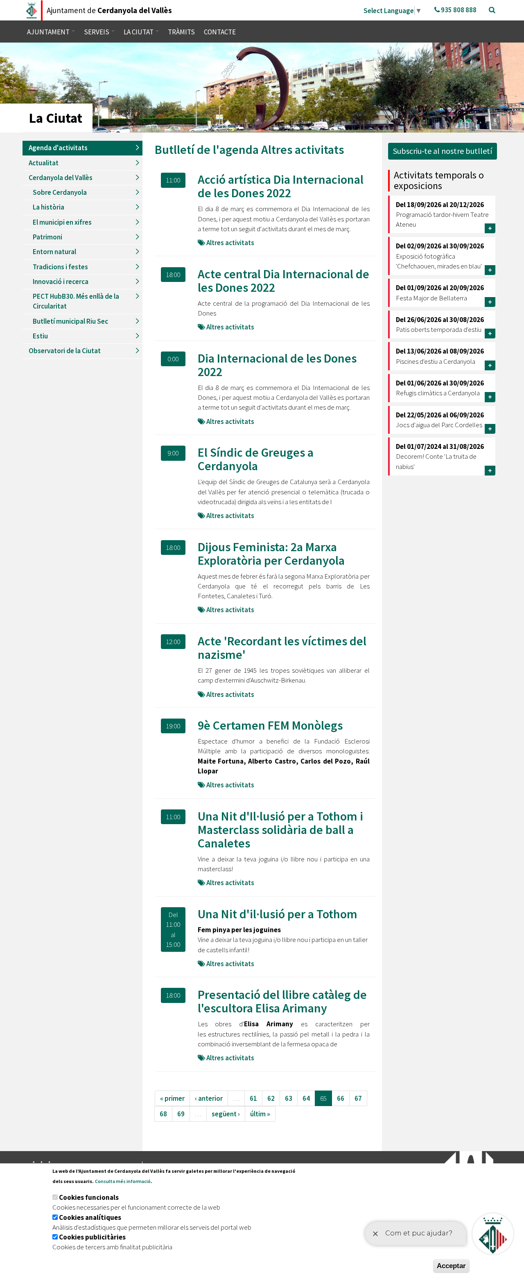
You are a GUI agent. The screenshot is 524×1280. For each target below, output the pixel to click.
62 (271, 1098)
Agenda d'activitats (58, 147)
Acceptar (451, 1266)
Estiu (40, 335)
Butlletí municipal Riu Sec (70, 321)
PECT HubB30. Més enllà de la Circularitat (76, 301)
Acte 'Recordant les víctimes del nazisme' (282, 647)
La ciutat (139, 31)
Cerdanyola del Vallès (61, 177)
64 (306, 1098)
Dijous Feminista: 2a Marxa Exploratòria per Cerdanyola (271, 553)
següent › (226, 1113)
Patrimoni (47, 236)
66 (340, 1098)
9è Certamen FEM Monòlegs (270, 725)
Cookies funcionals (89, 1197)
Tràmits (181, 31)
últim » (260, 1113)
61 (253, 1098)
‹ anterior (209, 1098)
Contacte (220, 31)
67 (358, 1098)
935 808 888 (458, 9)
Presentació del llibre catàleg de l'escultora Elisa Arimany (282, 1001)
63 (288, 1098)
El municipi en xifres (62, 222)
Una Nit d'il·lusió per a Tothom (277, 914)
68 (163, 1113)
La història (48, 207)
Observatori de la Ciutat (65, 350)
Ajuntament (49, 31)
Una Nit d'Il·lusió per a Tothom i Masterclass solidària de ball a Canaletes (280, 829)
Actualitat (44, 162)
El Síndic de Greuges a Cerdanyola (256, 458)
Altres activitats (302, 149)
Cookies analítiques (90, 1217)
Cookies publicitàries (92, 1237)
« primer (172, 1098)
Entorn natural (54, 251)
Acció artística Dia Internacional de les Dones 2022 (281, 186)
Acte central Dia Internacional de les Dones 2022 (283, 280)
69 (181, 1113)
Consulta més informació (123, 1181)
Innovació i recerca (60, 281)
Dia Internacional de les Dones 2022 (277, 364)
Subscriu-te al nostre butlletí (442, 151)
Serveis (97, 31)
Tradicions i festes (60, 266)
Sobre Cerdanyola (60, 192)
